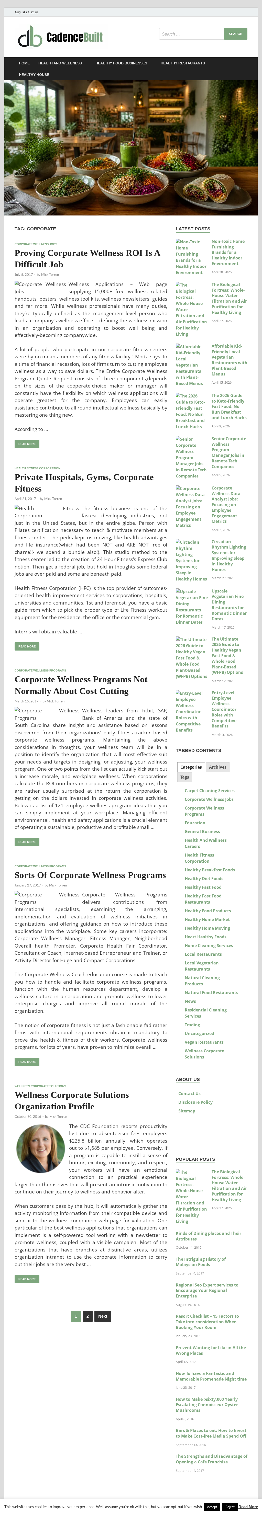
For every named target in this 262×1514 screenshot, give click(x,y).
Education (195, 823)
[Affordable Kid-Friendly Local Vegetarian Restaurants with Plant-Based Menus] (192, 346)
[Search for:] (203, 34)
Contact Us (189, 1093)
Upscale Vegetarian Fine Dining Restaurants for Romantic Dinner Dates (229, 605)
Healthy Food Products (208, 911)
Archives (217, 767)
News (190, 1001)
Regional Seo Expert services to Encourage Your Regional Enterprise (207, 1290)
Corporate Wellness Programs (40, 670)
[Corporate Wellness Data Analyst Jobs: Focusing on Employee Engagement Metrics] (192, 488)
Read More (248, 1507)
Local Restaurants (203, 954)
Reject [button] (230, 1507)
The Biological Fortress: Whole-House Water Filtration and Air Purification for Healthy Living (229, 298)
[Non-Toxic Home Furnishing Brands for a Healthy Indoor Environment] (192, 242)
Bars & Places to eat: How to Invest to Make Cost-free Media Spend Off (211, 1433)
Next (102, 1316)
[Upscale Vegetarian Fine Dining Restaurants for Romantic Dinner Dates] (192, 591)
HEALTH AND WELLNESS (60, 63)
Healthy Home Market (207, 919)
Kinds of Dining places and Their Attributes (208, 1236)
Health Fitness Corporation (37, 468)
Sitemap (186, 1111)
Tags (184, 777)
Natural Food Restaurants (211, 992)
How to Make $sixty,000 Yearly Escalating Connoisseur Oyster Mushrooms (207, 1404)
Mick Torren (50, 274)
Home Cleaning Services (209, 945)
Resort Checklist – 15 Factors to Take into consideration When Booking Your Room (207, 1321)
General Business (202, 831)
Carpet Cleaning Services (210, 790)
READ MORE (25, 443)
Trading (192, 1025)
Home (24, 63)
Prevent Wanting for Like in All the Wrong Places (211, 1350)
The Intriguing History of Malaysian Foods (201, 1262)
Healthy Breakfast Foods (210, 870)
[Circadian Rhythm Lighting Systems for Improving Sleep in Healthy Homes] (192, 542)
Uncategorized (199, 1033)
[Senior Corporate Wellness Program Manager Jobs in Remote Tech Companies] (192, 439)
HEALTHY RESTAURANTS (183, 63)
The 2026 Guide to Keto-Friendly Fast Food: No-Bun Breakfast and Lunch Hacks (229, 406)
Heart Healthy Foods (205, 937)
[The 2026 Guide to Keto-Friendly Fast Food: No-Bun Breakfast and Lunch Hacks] (192, 396)
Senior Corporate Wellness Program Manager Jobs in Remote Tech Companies (229, 452)
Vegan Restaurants (204, 1042)
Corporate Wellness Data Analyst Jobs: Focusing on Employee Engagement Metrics (226, 504)
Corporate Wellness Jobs (36, 244)
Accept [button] (212, 1507)
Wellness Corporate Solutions (40, 1086)
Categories (191, 767)
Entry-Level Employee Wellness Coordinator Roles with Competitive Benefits (224, 709)
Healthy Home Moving (207, 928)
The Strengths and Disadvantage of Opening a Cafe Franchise (211, 1459)
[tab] (191, 767)
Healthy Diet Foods (204, 878)
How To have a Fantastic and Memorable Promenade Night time (211, 1376)
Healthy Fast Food (203, 887)
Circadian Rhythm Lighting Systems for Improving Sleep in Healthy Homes (229, 555)
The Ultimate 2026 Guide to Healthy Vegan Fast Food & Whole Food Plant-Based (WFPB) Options (227, 655)
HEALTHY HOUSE (34, 75)
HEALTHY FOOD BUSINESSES (121, 63)
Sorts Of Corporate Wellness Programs (90, 875)
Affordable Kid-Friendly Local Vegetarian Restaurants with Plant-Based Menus (229, 360)
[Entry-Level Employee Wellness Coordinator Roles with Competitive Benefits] (192, 693)
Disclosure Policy (195, 1102)
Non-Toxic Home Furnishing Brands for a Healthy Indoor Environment (228, 252)
